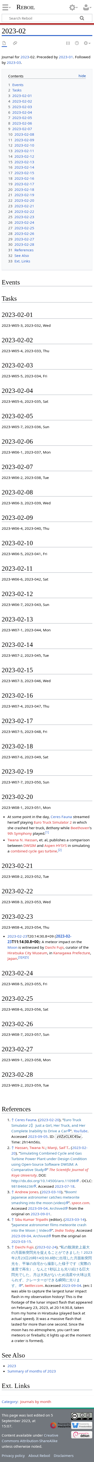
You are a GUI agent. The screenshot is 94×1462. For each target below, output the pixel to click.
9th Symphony (19, 833)
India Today (64, 1230)
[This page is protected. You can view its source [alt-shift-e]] (68, 43)
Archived (57, 1208)
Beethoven (80, 827)
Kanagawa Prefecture (71, 952)
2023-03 (14, 62)
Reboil (25, 7)
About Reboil (39, 1455)
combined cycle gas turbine (34, 851)
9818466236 (22, 1186)
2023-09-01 (40, 1213)
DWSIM (29, 845)
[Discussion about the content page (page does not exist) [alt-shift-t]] (15, 43)
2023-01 (66, 56)
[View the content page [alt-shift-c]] (4, 43)
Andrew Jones (26, 1191)
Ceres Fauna (61, 816)
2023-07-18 (64, 1186)
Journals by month (35, 1401)
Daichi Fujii (54, 947)
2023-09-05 (38, 1136)
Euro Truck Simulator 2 (53, 822)
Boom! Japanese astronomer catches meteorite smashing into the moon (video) (45, 1197)
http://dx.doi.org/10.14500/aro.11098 (43, 1180)
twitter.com (34, 1285)
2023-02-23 (17, 936)
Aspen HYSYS (55, 845)
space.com (80, 1202)
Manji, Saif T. (58, 1147)
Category (9, 1401)
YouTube (80, 1130)
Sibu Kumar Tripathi (31, 1219)
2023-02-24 (46, 1247)
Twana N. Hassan (22, 839)
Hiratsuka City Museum (27, 952)
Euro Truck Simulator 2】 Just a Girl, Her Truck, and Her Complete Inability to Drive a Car (48, 1125)
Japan (12, 958)
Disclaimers (64, 1455)
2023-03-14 (75, 1219)
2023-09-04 (38, 1208)
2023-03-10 (51, 1191)
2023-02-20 (49, 1119)
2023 (24, 56)
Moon (12, 947)
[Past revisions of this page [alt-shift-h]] (77, 43)
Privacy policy (13, 1455)
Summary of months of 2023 (31, 1371)
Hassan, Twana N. (30, 1147)
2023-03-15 (21, 1241)
